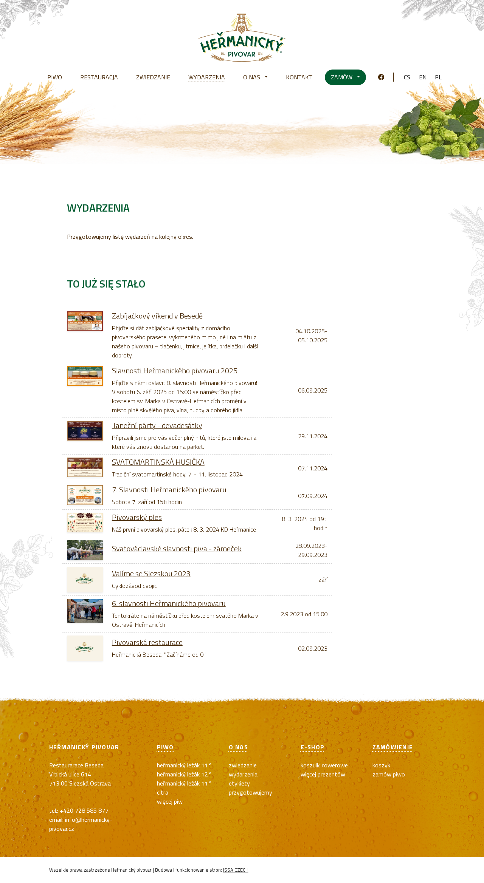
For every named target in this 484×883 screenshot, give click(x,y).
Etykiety (239, 783)
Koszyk (381, 765)
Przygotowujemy (250, 792)
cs (407, 77)
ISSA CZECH (235, 870)
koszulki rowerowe (324, 765)
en (423, 77)
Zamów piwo (388, 774)
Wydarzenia (243, 774)
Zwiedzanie (243, 765)
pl (438, 77)
